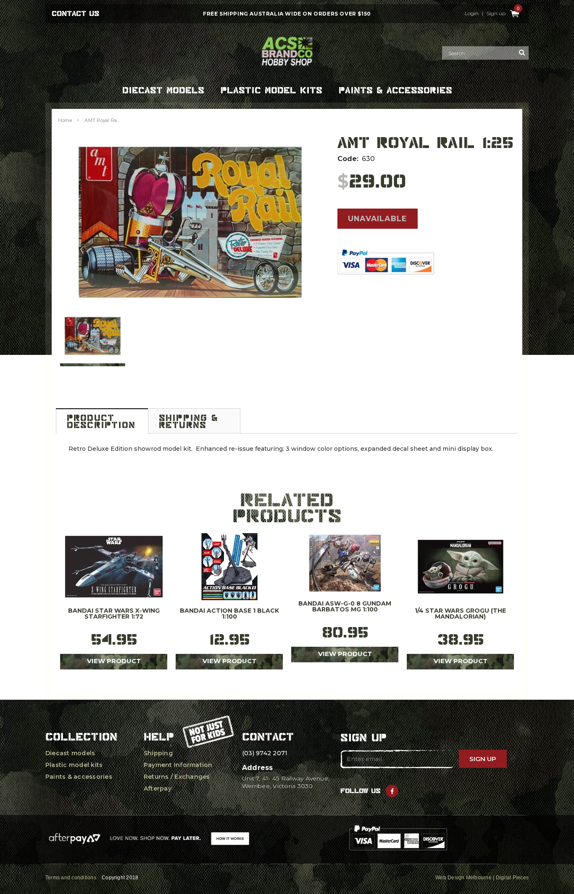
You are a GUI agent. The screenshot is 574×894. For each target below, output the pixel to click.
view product (114, 661)
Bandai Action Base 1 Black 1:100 (229, 614)
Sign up (496, 13)
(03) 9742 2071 (264, 753)
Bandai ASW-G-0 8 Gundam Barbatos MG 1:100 (344, 606)
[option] (190, 222)
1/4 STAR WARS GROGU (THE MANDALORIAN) (460, 614)
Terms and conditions (70, 878)
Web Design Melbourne (463, 878)
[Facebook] (392, 791)
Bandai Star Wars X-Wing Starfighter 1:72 (114, 614)
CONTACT (268, 736)
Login (472, 13)
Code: (347, 159)
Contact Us (75, 13)
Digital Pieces (512, 878)
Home (65, 120)
